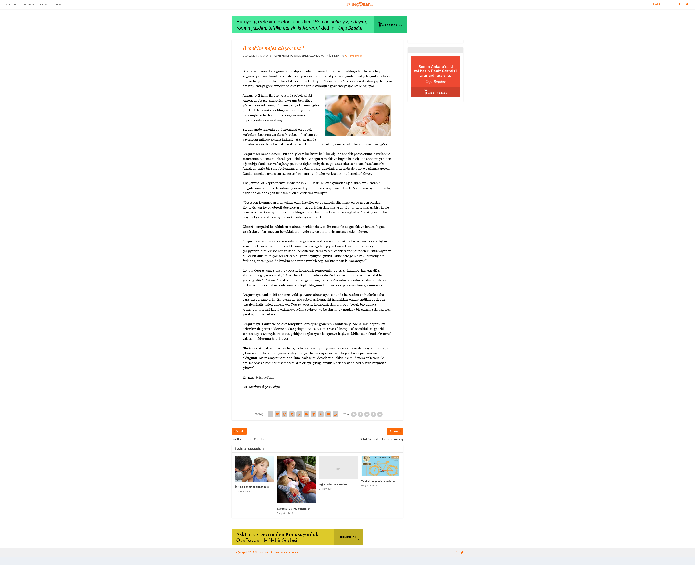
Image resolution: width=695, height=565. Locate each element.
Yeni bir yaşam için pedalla (378, 481)
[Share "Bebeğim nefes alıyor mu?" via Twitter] (277, 414)
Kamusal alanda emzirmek (294, 508)
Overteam (279, 552)
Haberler (295, 55)
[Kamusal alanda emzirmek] (296, 480)
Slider (305, 55)
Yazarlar (10, 4)
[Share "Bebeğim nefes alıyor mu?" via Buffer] (313, 414)
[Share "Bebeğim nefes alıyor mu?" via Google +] (284, 414)
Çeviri (277, 55)
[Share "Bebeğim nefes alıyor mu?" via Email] (328, 414)
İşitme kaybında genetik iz (252, 486)
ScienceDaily (264, 377)
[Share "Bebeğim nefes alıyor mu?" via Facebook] (270, 414)
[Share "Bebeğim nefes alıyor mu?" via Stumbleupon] (321, 414)
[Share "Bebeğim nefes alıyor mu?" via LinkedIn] (306, 414)
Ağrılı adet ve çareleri (333, 484)
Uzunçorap (249, 55)
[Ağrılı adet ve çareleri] (338, 467)
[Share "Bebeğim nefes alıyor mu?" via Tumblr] (292, 414)
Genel (285, 55)
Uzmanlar (28, 4)
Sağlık (43, 4)
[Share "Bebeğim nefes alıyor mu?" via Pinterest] (299, 414)
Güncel (57, 4)
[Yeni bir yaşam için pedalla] (380, 466)
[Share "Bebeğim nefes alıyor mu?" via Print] (335, 414)
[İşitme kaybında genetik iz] (254, 469)
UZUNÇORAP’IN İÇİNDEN (324, 55)
